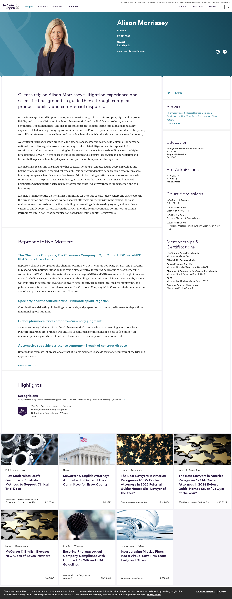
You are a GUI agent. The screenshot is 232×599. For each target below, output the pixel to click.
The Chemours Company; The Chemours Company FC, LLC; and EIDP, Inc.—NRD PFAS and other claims (80, 257)
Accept (222, 592)
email (178, 93)
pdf (169, 93)
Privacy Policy (154, 595)
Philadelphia (123, 45)
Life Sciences (173, 123)
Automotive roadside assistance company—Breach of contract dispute (72, 345)
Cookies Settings (205, 592)
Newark (121, 42)
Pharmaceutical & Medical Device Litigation (189, 113)
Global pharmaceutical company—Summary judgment (60, 321)
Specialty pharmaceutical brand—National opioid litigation (63, 301)
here (123, 400)
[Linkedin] (225, 51)
